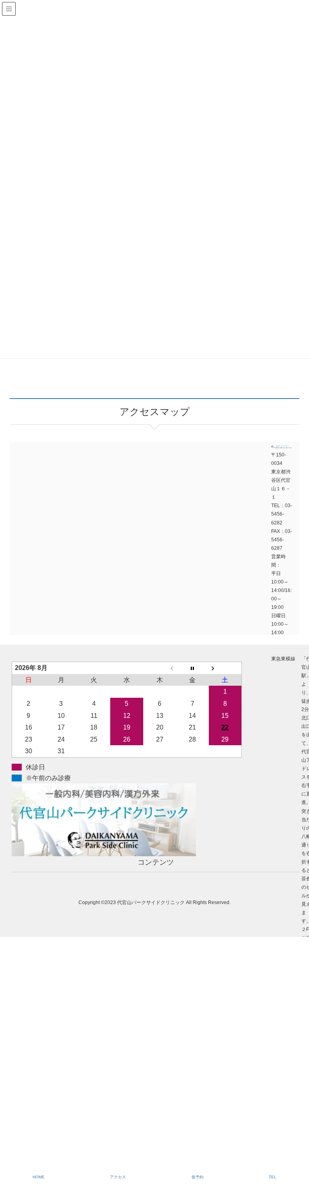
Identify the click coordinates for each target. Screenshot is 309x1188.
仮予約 (198, 1177)
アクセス (118, 1177)
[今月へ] (192, 668)
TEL (272, 1177)
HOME (39, 1177)
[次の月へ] (225, 668)
